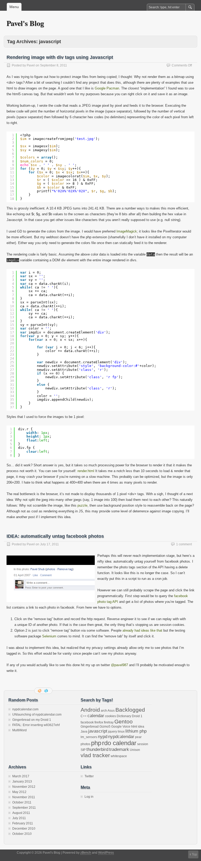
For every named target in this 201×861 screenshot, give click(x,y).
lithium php (136, 731)
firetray (109, 722)
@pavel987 (119, 665)
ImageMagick (126, 231)
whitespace (119, 756)
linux (121, 731)
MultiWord (19, 730)
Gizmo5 (104, 726)
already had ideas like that (142, 630)
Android (90, 710)
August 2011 (21, 813)
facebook (87, 722)
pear (138, 737)
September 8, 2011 (53, 65)
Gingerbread (90, 726)
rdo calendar (119, 742)
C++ (84, 716)
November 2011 (23, 797)
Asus (111, 710)
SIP (83, 750)
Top (194, 854)
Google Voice (120, 726)
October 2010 (22, 834)
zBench (85, 852)
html (134, 726)
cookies (110, 716)
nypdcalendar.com (25, 709)
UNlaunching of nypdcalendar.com (37, 714)
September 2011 (24, 807)
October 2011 (21, 802)
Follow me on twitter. (46, 690)
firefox (98, 722)
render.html (85, 471)
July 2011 (19, 818)
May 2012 (19, 792)
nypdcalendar (121, 736)
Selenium (49, 636)
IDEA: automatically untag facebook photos (55, 536)
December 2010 (23, 828)
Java (84, 731)
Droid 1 (137, 716)
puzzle (82, 505)
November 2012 (23, 787)
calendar (95, 715)
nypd (102, 736)
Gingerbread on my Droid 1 (31, 720)
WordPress (106, 852)
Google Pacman (107, 88)
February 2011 (22, 823)
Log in (89, 796)
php (96, 742)
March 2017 (20, 776)
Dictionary (124, 716)
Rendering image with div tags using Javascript (60, 57)
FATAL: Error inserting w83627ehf (36, 725)
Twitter (89, 776)
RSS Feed (40, 690)
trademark (119, 749)
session (142, 744)
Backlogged (130, 710)
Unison (135, 750)
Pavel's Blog (25, 23)
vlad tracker (95, 755)
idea (141, 726)
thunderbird (97, 749)
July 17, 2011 (49, 544)
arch (104, 710)
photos (85, 744)
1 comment (184, 544)
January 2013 (22, 781)
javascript (97, 731)
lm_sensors (89, 737)
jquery (112, 731)
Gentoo (123, 721)
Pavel (31, 65)
